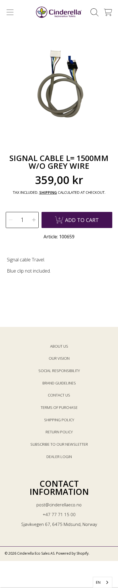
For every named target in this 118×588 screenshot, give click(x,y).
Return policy (59, 431)
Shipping (48, 192)
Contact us (59, 395)
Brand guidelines (59, 383)
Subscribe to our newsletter (59, 444)
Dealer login (59, 456)
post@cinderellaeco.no (59, 504)
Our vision (59, 358)
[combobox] (102, 582)
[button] (10, 12)
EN (98, 582)
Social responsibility (59, 370)
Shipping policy (59, 419)
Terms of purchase (59, 407)
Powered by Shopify (72, 553)
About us (59, 346)
